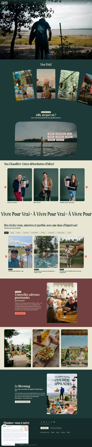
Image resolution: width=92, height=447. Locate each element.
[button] (17, 85)
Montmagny (51, 139)
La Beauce (51, 136)
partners (7, 429)
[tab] (6, 233)
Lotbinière (51, 133)
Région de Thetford (60, 133)
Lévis (69, 133)
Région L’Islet (60, 139)
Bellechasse (68, 136)
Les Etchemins (60, 136)
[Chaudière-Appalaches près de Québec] (4, 2)
